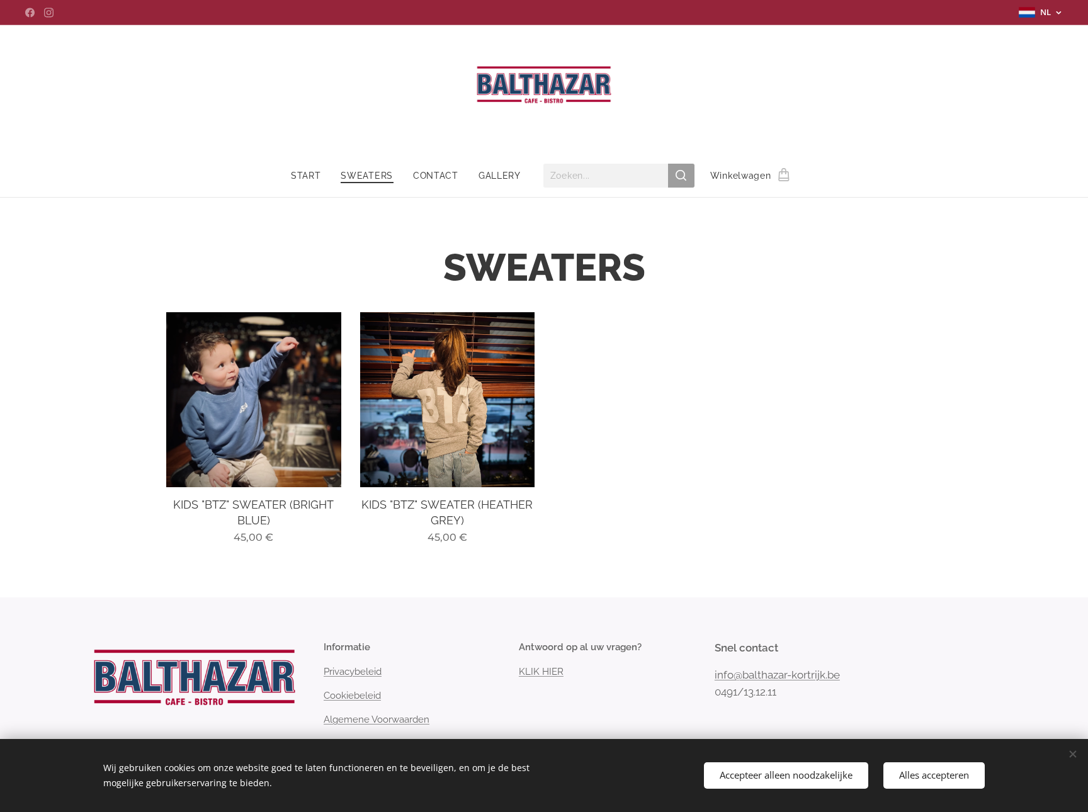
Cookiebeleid (352, 695)
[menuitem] (311, 175)
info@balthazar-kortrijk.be (777, 674)
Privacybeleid (353, 671)
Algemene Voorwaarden (376, 719)
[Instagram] (49, 12)
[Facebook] (30, 12)
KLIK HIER (541, 671)
